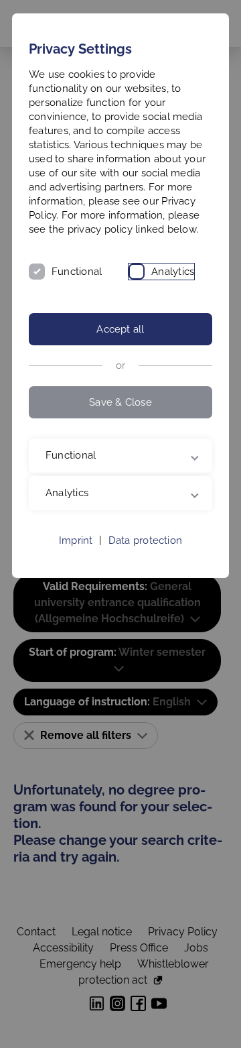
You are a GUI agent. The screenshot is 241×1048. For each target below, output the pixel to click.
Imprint (76, 585)
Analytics (172, 272)
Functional (77, 272)
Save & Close (120, 402)
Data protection (145, 585)
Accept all (120, 329)
